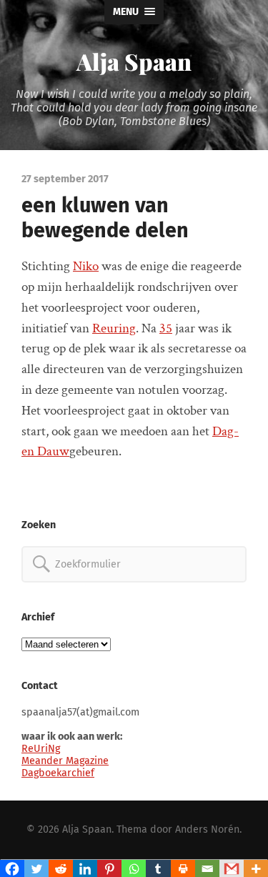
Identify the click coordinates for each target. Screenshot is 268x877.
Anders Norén (207, 829)
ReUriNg (40, 749)
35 (165, 328)
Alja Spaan (134, 61)
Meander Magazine (65, 761)
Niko (86, 266)
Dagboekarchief (57, 773)
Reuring (114, 328)
